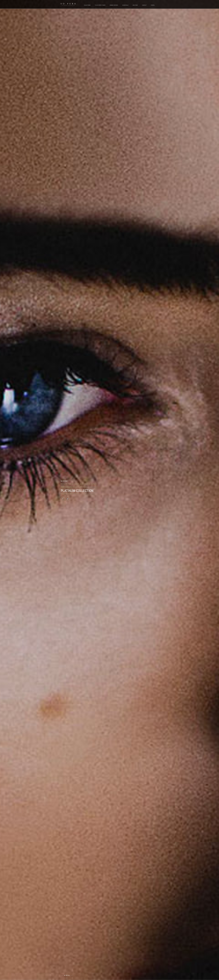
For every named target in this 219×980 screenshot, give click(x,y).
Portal (153, 5)
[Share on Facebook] (63, 499)
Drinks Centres (114, 5)
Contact (144, 5)
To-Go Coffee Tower (100, 5)
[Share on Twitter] (68, 499)
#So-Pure (135, 5)
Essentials (125, 5)
